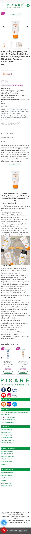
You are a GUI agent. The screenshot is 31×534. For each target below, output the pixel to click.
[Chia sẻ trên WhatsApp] (2, 123)
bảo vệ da (9, 116)
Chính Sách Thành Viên (7, 440)
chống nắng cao (24, 116)
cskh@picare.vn (9, 422)
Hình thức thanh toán (7, 453)
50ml (5, 116)
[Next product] (2, 81)
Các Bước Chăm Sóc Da (13, 109)
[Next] (27, 26)
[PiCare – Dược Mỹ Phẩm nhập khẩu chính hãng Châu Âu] (15, 5)
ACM (8, 367)
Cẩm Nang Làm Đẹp (6, 435)
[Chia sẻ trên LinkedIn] (18, 123)
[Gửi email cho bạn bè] (12, 123)
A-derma (23, 367)
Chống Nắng (16, 111)
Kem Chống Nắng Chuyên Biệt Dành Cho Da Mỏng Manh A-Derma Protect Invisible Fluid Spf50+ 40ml (23, 363)
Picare (9, 159)
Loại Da (12, 49)
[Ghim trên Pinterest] (15, 123)
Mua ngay (8, 372)
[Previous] (4, 26)
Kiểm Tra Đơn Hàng (6, 461)
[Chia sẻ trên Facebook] (6, 123)
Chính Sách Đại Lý (6, 432)
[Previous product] (6, 81)
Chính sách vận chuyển (7, 456)
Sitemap (3, 464)
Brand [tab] (3, 141)
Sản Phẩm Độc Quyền (7, 442)
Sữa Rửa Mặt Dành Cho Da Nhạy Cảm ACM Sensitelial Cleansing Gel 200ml (8, 363)
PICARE (15, 512)
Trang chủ (4, 49)
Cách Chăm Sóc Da (6, 485)
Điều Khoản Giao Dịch (7, 478)
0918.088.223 (11, 419)
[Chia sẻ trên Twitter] (9, 123)
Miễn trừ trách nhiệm (7, 472)
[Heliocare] (7, 73)
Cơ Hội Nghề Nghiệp (6, 437)
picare (5, 119)
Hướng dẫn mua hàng (7, 451)
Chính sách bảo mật (6, 475)
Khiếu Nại (3, 480)
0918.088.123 (11, 417)
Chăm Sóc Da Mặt (8, 111)
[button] (2, 5)
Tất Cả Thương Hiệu (6, 483)
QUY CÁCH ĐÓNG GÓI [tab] (8, 137)
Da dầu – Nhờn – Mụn (9, 113)
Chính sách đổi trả (6, 459)
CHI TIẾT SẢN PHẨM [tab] (7, 133)
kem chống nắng (17, 117)
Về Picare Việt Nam (6, 429)
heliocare (9, 117)
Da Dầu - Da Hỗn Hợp (22, 49)
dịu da (2, 117)
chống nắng (16, 116)
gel (6, 117)
